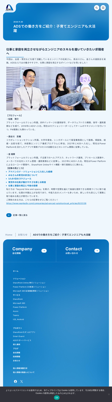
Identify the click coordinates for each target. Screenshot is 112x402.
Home (8, 234)
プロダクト (17, 328)
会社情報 (16, 353)
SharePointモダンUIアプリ (24, 332)
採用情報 (16, 356)
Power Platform (20, 307)
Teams (16, 315)
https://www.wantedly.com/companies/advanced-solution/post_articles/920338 (46, 203)
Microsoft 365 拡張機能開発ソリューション (31, 291)
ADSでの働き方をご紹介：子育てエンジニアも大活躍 (62, 234)
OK (56, 397)
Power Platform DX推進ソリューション (29, 287)
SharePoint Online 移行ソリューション (29, 283)
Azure (15, 311)
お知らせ (22, 234)
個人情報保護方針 (20, 368)
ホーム (15, 271)
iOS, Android (18, 319)
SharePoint (18, 299)
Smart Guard (18, 336)
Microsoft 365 (19, 303)
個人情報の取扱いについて (24, 372)
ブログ (15, 348)
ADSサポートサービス (22, 340)
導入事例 (16, 344)
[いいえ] (109, 394)
